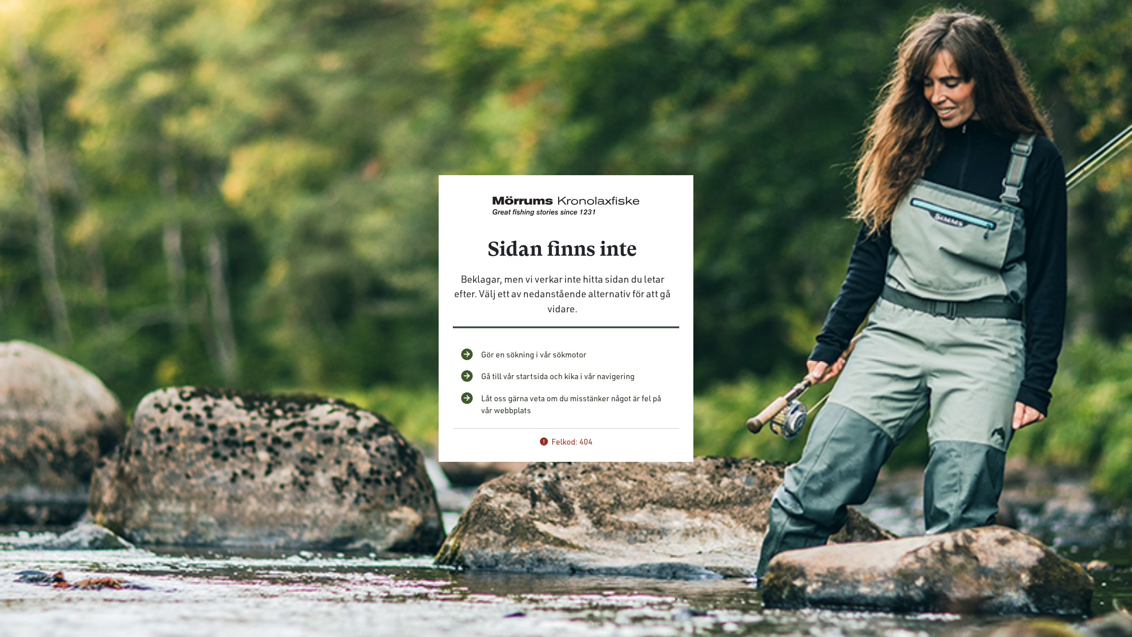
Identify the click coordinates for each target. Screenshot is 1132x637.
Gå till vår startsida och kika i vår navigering (558, 376)
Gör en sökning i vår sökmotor (533, 354)
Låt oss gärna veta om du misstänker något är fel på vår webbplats (571, 404)
